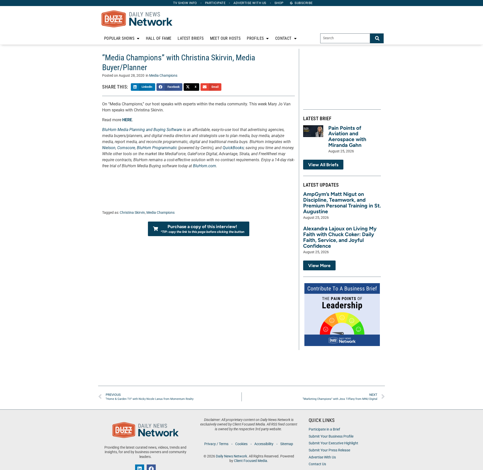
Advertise (249, 3)
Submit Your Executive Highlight (333, 443)
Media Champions (163, 75)
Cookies (241, 444)
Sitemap (286, 444)
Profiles (255, 38)
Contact (283, 38)
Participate (215, 3)
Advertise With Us (322, 457)
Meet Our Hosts (225, 38)
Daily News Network (231, 456)
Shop (279, 3)
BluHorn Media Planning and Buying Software (142, 129)
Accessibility (263, 444)
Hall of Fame (159, 38)
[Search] (377, 38)
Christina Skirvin (132, 212)
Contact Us (317, 464)
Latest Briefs (191, 38)
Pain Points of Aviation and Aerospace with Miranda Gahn (347, 136)
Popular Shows (119, 38)
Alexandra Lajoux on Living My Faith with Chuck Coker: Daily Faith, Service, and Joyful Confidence (340, 237)
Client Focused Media (250, 461)
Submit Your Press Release (329, 450)
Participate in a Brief (324, 429)
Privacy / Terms (216, 444)
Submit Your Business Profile (331, 436)
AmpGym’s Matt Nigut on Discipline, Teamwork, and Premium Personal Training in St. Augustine (342, 203)
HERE (127, 119)
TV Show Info (185, 3)
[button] (143, 87)
